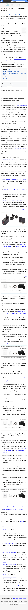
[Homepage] (1, 1)
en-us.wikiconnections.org (8, 598)
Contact (17, 598)
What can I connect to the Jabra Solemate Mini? (13, 509)
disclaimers (9, 86)
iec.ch (4, 529)
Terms (14, 599)
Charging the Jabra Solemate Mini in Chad (11, 71)
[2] (6, 60)
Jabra (4, 526)
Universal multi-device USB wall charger (11, 585)
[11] (12, 450)
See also (4, 76)
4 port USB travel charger (22, 105)
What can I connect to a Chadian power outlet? (13, 506)
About (14, 598)
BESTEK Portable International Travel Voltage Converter (14, 179)
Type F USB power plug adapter (9, 577)
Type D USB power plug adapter (10, 552)
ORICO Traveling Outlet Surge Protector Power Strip (14, 189)
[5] (6, 381)
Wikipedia (5, 524)
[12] (23, 209)
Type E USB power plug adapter (9, 564)
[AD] (24, 209)
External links (5, 78)
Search (17, 599)
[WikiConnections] (14, 4)
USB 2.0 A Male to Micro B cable (19, 313)
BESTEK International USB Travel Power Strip (12, 200)
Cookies (20, 598)
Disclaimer (24, 598)
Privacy (11, 599)
